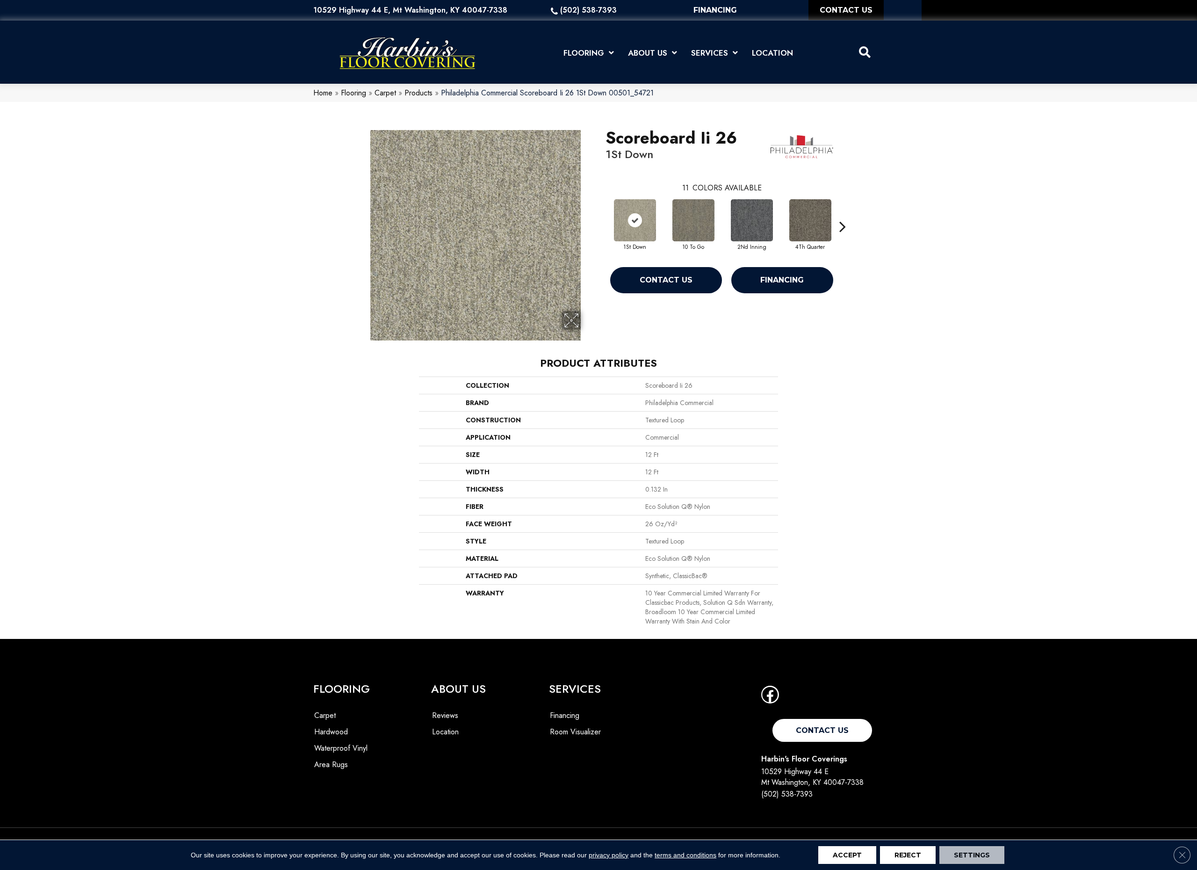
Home (322, 92)
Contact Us (666, 280)
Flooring (353, 92)
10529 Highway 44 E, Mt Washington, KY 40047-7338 (410, 10)
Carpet (385, 92)
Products (418, 92)
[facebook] (770, 698)
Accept (847, 855)
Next (843, 212)
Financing (782, 280)
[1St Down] (635, 220)
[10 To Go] (693, 220)
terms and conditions (685, 855)
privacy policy (608, 855)
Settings (972, 855)
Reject (907, 855)
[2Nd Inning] (751, 220)
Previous (601, 212)
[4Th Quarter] (810, 220)
